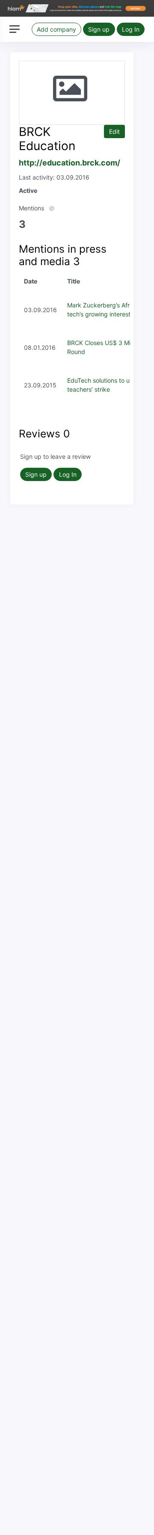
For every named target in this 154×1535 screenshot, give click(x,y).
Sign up (99, 29)
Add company (56, 29)
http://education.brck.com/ (69, 162)
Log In (130, 29)
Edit (114, 131)
